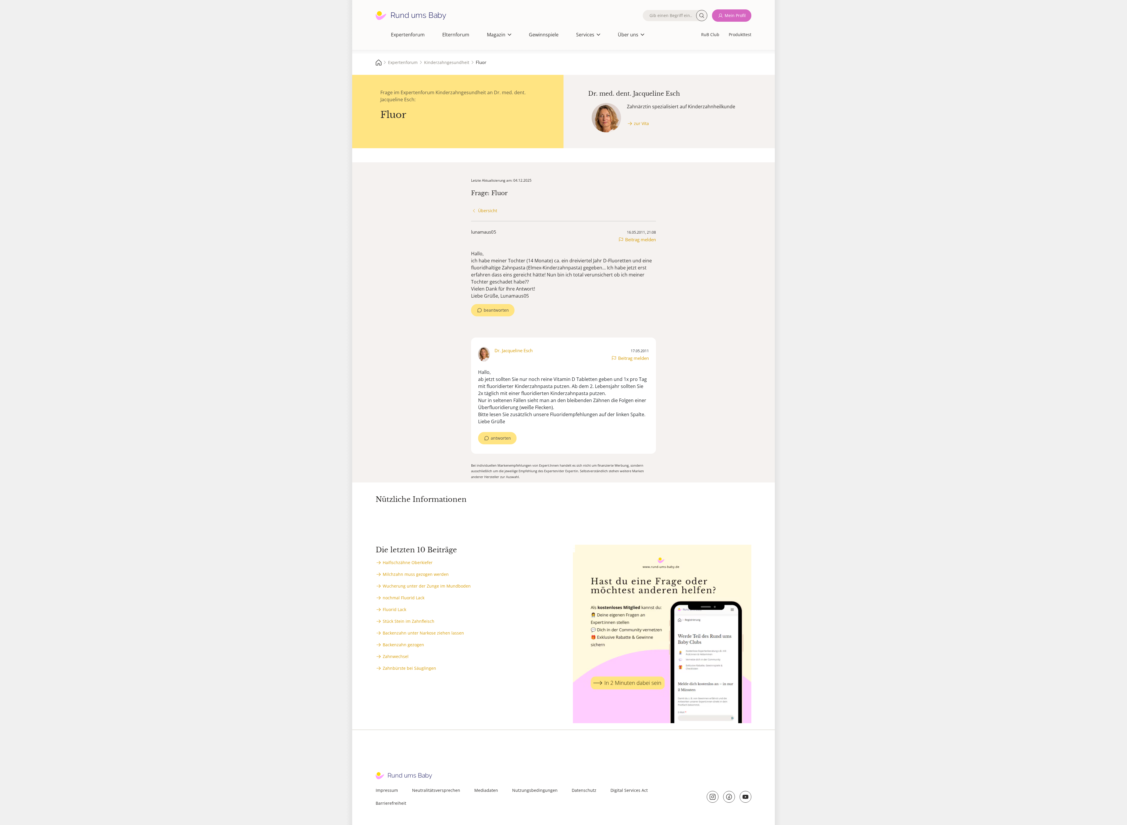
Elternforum (455, 34)
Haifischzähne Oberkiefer (408, 562)
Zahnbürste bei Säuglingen (409, 668)
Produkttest (740, 34)
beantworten (496, 310)
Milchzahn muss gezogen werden (416, 574)
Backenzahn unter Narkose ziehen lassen (423, 633)
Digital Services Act (629, 790)
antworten (501, 438)
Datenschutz (584, 790)
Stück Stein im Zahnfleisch (408, 621)
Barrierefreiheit (391, 803)
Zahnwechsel (396, 656)
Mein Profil (735, 15)
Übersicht (487, 210)
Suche (701, 15)
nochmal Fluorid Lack (403, 597)
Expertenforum (408, 34)
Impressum (387, 790)
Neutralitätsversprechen (436, 790)
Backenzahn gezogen (403, 644)
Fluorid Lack (394, 609)
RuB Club (710, 34)
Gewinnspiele (544, 34)
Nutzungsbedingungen (535, 790)
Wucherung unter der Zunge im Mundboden (427, 586)
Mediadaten (486, 790)
